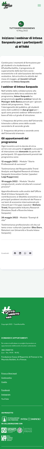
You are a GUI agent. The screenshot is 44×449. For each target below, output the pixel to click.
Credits (4, 382)
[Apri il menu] (39, 5)
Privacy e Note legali (9, 373)
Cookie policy (6, 378)
